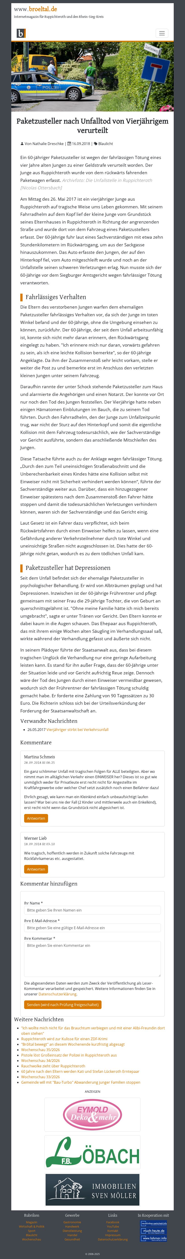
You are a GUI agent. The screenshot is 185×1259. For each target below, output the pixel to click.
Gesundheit (72, 1239)
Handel (72, 1235)
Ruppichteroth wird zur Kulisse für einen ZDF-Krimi (64, 1038)
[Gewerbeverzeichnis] (92, 1115)
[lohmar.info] (153, 1238)
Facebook (112, 1222)
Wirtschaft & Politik (31, 1226)
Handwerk (72, 1226)
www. (35, 9)
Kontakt (112, 1231)
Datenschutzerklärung (57, 994)
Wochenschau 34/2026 (40, 1060)
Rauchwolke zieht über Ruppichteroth (53, 1066)
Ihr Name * (33, 903)
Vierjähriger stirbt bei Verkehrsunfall (77, 729)
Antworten (36, 818)
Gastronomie (72, 1222)
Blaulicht (31, 1235)
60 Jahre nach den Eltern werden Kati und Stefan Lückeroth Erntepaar (80, 1071)
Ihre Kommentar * (39, 938)
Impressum (112, 1235)
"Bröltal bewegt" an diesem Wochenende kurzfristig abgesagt (73, 1044)
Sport (31, 1231)
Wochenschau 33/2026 (40, 1076)
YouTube (113, 1226)
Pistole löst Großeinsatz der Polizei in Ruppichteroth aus (69, 1055)
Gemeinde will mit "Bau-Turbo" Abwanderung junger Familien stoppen (80, 1082)
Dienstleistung (72, 1231)
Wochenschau (31, 1239)
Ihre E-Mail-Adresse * (42, 920)
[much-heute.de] (153, 1231)
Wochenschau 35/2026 (40, 1049)
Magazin (31, 1222)
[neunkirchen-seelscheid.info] (153, 1223)
